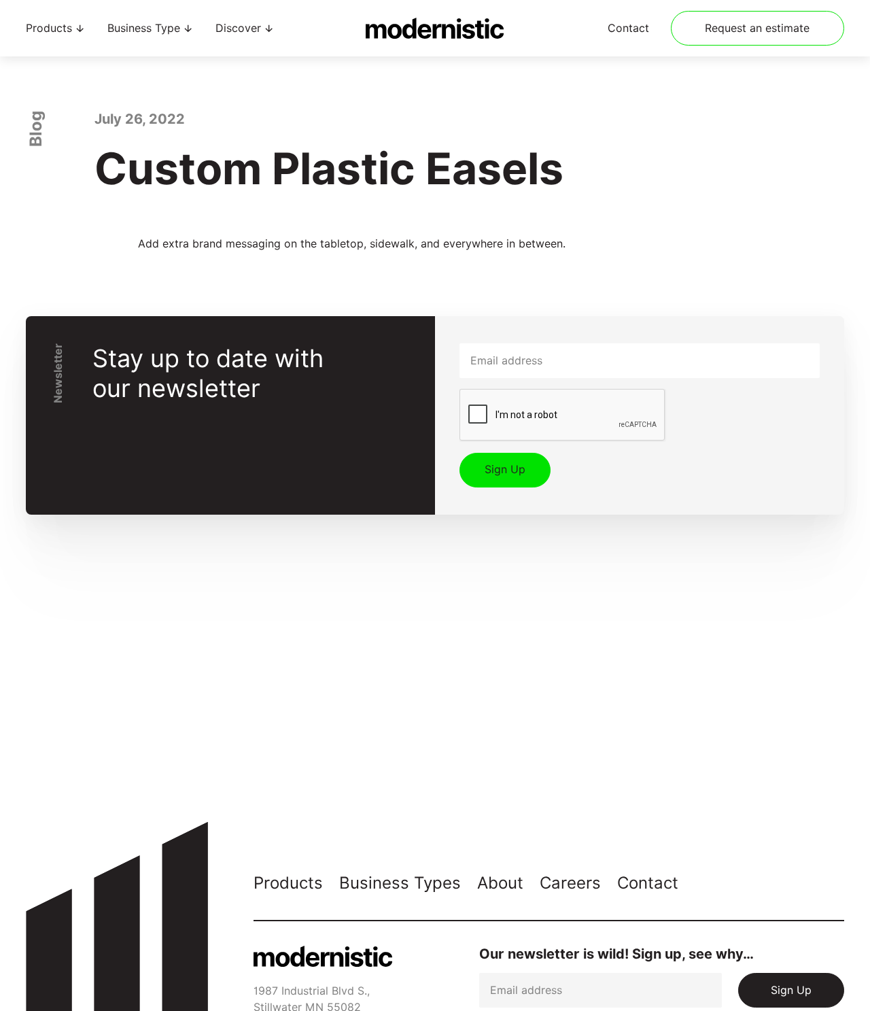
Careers (570, 883)
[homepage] (435, 28)
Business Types (400, 883)
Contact (628, 28)
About (500, 883)
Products (288, 883)
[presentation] (562, 415)
